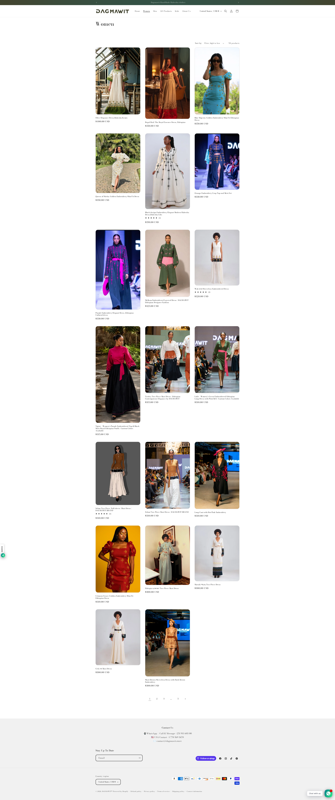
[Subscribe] (139, 758)
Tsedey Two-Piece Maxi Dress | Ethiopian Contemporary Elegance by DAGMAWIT (162, 397)
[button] (225, 11)
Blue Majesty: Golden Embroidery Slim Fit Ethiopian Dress (217, 119)
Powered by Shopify (120, 791)
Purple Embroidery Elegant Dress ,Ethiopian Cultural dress (115, 314)
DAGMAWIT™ (107, 791)
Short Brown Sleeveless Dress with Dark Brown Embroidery (165, 681)
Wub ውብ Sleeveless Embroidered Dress (212, 289)
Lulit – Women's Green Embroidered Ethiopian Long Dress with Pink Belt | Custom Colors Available (217, 397)
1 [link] (149, 698)
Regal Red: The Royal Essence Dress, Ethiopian (165, 122)
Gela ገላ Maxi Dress (104, 669)
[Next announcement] (238, 2)
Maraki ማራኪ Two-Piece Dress (208, 584)
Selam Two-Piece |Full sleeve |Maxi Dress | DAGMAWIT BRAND (114, 509)
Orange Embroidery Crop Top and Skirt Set (213, 193)
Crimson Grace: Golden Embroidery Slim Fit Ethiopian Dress (114, 597)
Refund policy (136, 791)
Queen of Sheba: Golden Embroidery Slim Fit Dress (117, 196)
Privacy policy (149, 791)
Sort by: (198, 43)
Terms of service (163, 791)
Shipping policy (178, 791)
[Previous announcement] (96, 2)
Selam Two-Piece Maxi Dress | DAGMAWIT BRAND (167, 512)
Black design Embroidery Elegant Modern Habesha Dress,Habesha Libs (167, 213)
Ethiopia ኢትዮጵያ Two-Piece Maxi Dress (162, 588)
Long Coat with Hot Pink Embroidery (210, 512)
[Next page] (185, 699)
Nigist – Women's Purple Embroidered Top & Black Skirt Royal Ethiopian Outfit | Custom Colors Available (117, 428)
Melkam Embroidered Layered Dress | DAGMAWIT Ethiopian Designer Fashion (167, 301)
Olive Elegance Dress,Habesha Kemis (111, 118)
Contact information (194, 791)
